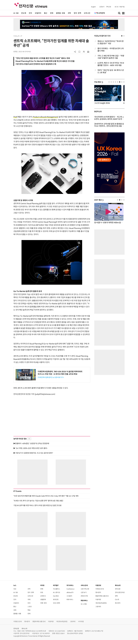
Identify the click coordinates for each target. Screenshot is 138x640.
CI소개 (117, 599)
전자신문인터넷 (120, 592)
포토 (41, 592)
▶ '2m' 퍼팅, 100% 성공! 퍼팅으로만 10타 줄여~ (30, 448)
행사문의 (98, 592)
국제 (29, 599)
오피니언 (87, 13)
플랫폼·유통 (60, 13)
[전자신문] (30, 5)
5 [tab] (117, 82)
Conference (70, 589)
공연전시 (43, 596)
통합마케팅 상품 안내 (101, 596)
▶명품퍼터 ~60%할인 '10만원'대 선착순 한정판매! (31, 443)
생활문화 (43, 599)
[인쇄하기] (88, 52)
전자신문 (118, 589)
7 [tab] (121, 82)
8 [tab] (123, 82)
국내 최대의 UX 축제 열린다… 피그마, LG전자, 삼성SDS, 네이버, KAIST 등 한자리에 (109, 119)
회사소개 (24, 629)
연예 (41, 589)
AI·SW (15, 13)
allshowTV (70, 592)
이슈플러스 (56, 589)
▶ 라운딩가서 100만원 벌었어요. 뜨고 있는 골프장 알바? (33, 453)
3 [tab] (113, 82)
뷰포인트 (56, 599)
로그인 (117, 7)
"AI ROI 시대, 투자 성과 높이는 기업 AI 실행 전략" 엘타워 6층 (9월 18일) (38, 501)
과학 (69, 13)
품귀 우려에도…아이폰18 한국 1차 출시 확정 (110, 49)
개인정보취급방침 (100, 603)
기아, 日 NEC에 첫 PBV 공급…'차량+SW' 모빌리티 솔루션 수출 (110, 57)
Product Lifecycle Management (45, 117)
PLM (15, 117)
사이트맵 (81, 621)
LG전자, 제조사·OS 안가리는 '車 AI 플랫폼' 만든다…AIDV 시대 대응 (110, 64)
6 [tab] (119, 82)
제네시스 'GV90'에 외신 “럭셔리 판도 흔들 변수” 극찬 (110, 42)
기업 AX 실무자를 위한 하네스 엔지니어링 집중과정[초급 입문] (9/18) (37, 505)
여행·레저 (43, 603)
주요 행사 (98, 82)
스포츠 (30, 607)
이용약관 (98, 599)
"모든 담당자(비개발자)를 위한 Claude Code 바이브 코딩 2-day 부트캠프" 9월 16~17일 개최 (45, 496)
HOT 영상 (99, 200)
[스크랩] (79, 52)
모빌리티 (38, 13)
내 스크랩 (83, 604)
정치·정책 (77, 13)
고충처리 (98, 607)
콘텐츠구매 (84, 596)
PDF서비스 (70, 599)
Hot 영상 (56, 596)
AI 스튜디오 (56, 592)
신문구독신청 (85, 589)
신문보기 (101, 7)
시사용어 (69, 596)
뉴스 (14, 585)
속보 (14, 589)
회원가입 (122, 7)
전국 (29, 603)
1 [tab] (121, 35)
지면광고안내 (99, 589)
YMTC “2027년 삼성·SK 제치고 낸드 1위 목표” (110, 71)
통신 (45, 13)
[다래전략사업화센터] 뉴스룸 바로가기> (51, 377)
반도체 (23, 13)
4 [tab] (115, 82)
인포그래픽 (56, 603)
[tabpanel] (109, 57)
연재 (29, 614)
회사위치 (118, 603)
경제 (51, 13)
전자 (30, 13)
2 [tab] (123, 35)
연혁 (116, 596)
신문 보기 (83, 592)
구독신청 (108, 7)
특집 (29, 610)
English (93, 7)
